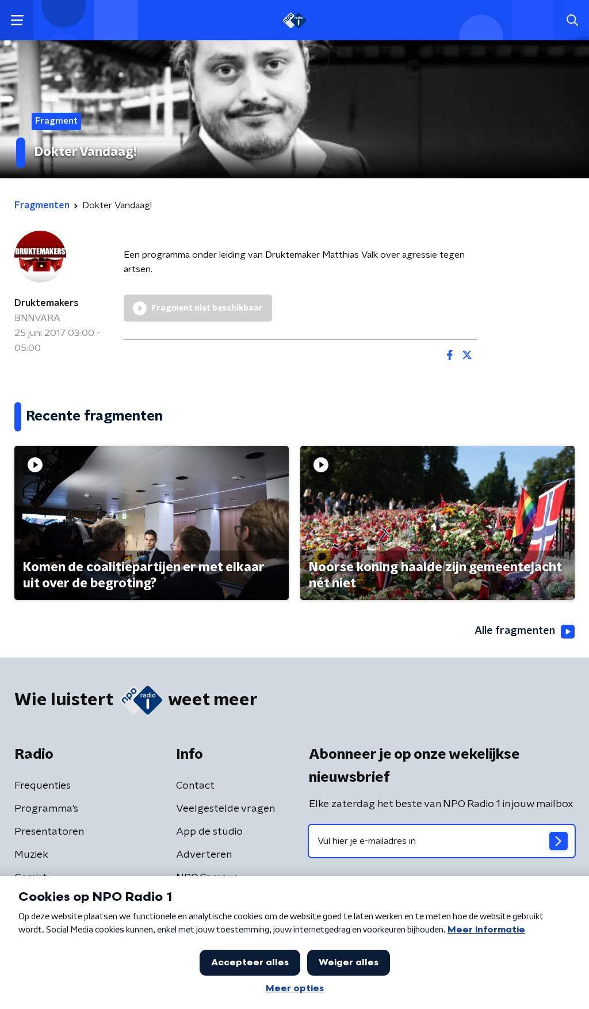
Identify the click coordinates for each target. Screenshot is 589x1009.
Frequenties (42, 786)
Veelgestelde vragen (225, 809)
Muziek (31, 855)
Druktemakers (46, 303)
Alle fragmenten (515, 631)
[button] (17, 20)
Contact (195, 786)
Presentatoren (49, 832)
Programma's (46, 809)
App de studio (209, 832)
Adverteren (204, 855)
